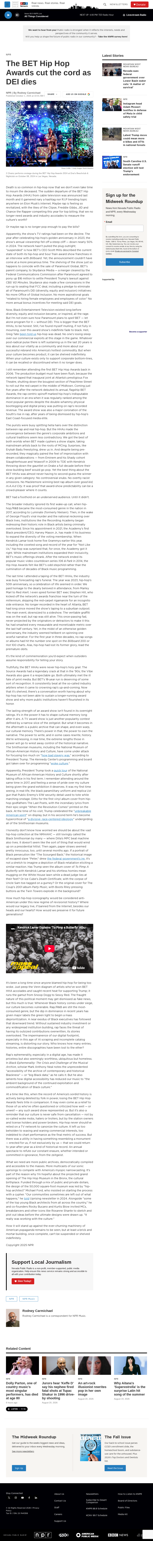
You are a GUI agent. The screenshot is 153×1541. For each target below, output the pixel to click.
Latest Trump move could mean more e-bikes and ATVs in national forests (135, 140)
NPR (8, 54)
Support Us (60, 1521)
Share (51, 94)
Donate (141, 4)
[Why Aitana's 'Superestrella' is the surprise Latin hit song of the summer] (130, 1365)
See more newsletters (23, 1451)
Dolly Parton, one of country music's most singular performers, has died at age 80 (22, 1390)
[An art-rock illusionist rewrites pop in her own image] (94, 1365)
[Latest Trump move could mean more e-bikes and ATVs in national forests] (112, 134)
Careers (58, 1514)
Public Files (124, 1507)
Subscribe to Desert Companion (96, 1501)
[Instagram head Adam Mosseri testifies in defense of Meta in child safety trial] (112, 104)
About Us (59, 1494)
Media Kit (123, 1514)
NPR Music (29, 1298)
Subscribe (124, 262)
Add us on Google (76, 94)
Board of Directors (127, 1501)
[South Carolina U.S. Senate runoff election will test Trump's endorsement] (112, 162)
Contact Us (60, 1501)
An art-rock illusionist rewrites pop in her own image (92, 1388)
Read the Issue (115, 1468)
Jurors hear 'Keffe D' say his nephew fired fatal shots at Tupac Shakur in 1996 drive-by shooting (58, 1390)
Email (109, 222)
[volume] (17, 15)
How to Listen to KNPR (130, 1494)
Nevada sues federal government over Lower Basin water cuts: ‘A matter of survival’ (134, 79)
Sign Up (19, 1468)
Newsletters (119, 4)
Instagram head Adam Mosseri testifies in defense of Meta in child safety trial (134, 110)
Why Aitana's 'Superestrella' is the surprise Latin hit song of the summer (129, 1388)
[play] (8, 15)
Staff (56, 1507)
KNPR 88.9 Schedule (96, 1509)
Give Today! (24, 1281)
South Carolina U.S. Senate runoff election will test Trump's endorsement (135, 168)
